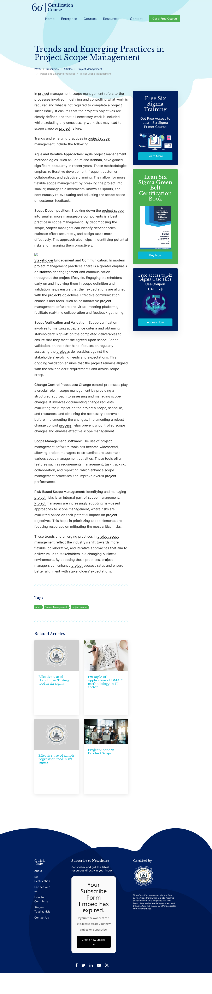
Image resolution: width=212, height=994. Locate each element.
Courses (90, 19)
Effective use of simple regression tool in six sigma (57, 758)
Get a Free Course (164, 18)
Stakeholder (43, 260)
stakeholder (48, 272)
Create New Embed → (93, 942)
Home (49, 19)
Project (40, 503)
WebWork (172, 981)
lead (114, 122)
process (65, 425)
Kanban (96, 160)
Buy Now (155, 255)
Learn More (155, 156)
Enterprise (69, 19)
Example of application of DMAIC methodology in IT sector (105, 682)
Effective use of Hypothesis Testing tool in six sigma (54, 680)
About (38, 870)
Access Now (155, 322)
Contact (136, 19)
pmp (37, 607)
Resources (113, 19)
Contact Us (41, 917)
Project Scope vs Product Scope (101, 751)
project (43, 93)
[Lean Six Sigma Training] (52, 7)
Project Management (56, 607)
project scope (99, 138)
